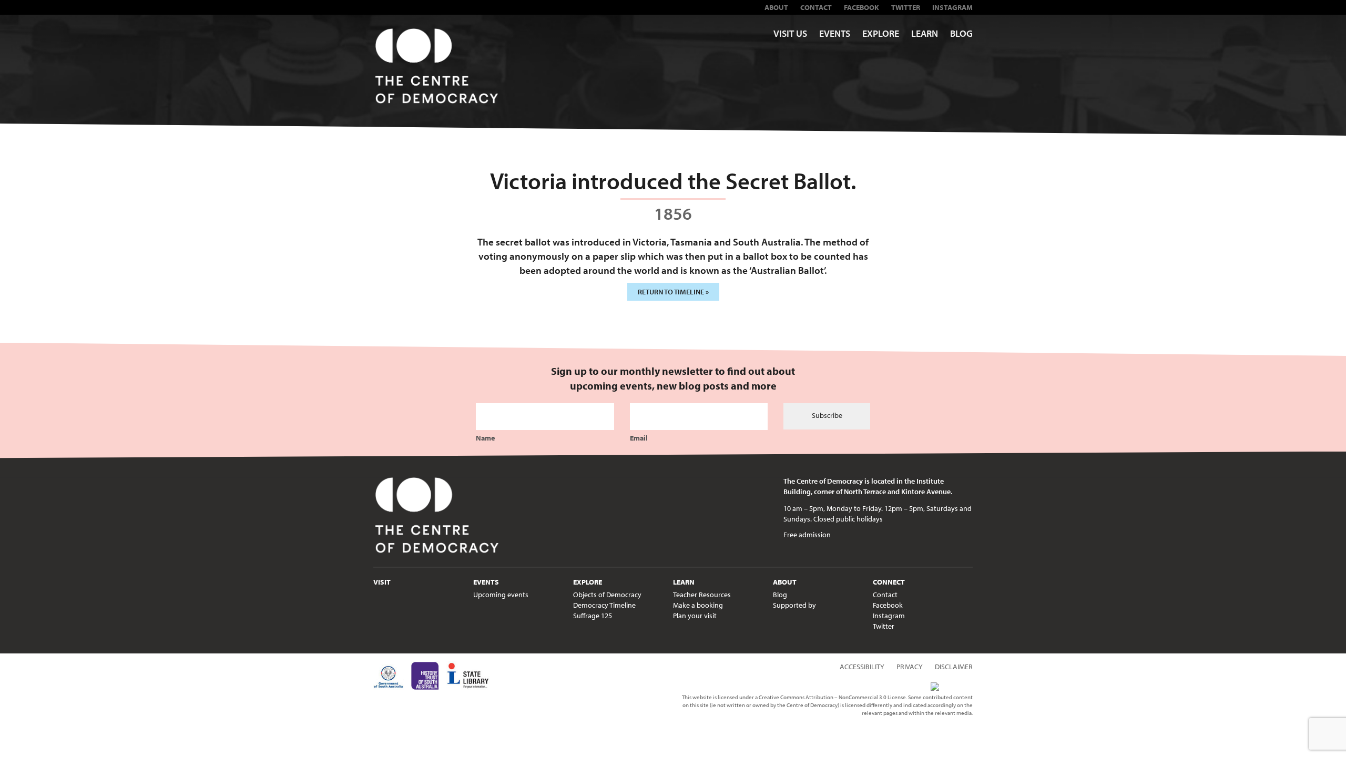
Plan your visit (695, 615)
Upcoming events (500, 594)
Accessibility (862, 666)
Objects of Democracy (607, 594)
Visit (382, 582)
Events (834, 33)
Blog (961, 33)
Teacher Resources (702, 594)
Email (639, 438)
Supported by (794, 605)
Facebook (861, 7)
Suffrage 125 (592, 615)
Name (485, 438)
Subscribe (827, 415)
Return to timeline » (673, 291)
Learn (924, 33)
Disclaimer (954, 666)
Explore (880, 33)
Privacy (909, 666)
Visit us (790, 33)
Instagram (952, 7)
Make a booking (698, 605)
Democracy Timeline (604, 605)
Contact (816, 7)
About (776, 7)
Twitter (905, 7)
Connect (889, 582)
